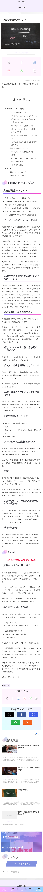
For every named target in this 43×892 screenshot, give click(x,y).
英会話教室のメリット (17, 112)
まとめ (9, 168)
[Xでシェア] (9, 62)
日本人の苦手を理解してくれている (24, 137)
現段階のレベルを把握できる (23, 126)
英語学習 (6, 685)
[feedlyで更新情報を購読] (15, 722)
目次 (19, 99)
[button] (34, 70)
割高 (13, 155)
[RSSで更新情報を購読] (27, 722)
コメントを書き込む (21, 863)
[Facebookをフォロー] (22, 714)
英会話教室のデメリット (18, 148)
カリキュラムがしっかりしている (24, 116)
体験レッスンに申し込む (18, 172)
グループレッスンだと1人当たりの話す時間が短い (23, 160)
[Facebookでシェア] (21, 62)
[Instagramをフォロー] (34, 714)
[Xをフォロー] (10, 714)
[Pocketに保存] (9, 70)
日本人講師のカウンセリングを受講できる (24, 143)
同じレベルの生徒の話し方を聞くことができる (24, 130)
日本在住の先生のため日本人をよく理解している (24, 120)
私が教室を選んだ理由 (17, 175)
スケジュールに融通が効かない (23, 152)
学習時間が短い (17, 165)
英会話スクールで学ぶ (15, 109)
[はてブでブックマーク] (34, 62)
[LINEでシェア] (21, 70)
